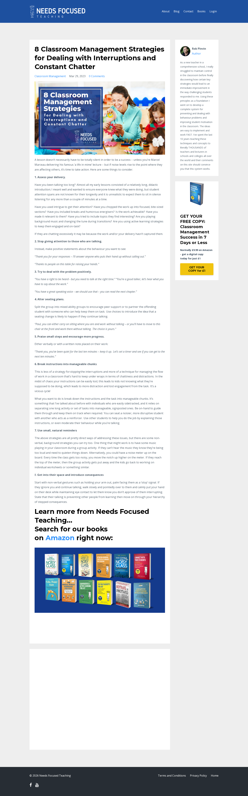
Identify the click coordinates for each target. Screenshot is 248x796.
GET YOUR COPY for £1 (196, 269)
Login (213, 11)
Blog (177, 11)
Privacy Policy (198, 775)
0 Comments (97, 76)
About (166, 11)
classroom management (50, 76)
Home (214, 775)
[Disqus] (100, 701)
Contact (188, 11)
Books (201, 11)
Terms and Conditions (172, 775)
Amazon (60, 538)
